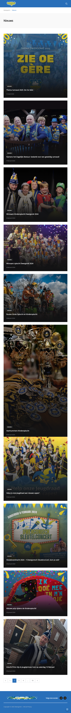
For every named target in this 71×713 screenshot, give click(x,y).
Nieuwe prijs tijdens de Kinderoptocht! (21, 608)
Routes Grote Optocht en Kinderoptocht (21, 314)
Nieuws (9, 86)
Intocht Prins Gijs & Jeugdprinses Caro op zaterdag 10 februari (30, 667)
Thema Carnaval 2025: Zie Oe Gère (19, 90)
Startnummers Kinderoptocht (17, 431)
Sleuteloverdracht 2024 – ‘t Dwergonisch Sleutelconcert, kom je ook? (32, 560)
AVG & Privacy (27, 707)
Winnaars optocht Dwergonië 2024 (19, 263)
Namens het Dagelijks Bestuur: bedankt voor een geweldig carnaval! (32, 157)
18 (32, 680)
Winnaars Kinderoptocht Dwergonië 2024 (22, 214)
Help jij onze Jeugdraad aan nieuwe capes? (22, 493)
